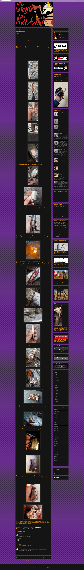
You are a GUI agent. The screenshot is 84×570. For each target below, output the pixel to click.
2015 (56, 391)
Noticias (55, 413)
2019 (56, 385)
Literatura (55, 456)
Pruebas (33, 528)
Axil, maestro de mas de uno (59, 206)
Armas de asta (56, 435)
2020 (56, 384)
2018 (56, 387)
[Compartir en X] (38, 527)
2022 (56, 377)
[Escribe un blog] (37, 527)
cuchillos (55, 409)
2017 (56, 388)
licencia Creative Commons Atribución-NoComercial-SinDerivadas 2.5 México (59, 472)
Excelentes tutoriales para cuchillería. (60, 232)
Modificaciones (56, 433)
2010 (56, 399)
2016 (56, 390)
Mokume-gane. (58, 381)
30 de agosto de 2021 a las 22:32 (24, 536)
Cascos (55, 450)
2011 (56, 398)
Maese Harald (56, 212)
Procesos (55, 445)
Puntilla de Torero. (61, 119)
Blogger (49, 567)
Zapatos (55, 462)
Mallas (55, 458)
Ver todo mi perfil (62, 37)
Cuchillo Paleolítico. (61, 181)
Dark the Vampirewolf (57, 214)
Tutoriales (55, 424)
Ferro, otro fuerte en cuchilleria (59, 216)
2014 (56, 393)
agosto (57, 380)
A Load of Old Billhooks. (58, 234)
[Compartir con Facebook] (39, 527)
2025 (56, 372)
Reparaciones (56, 447)
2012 (56, 396)
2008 (56, 402)
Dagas (55, 441)
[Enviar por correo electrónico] (35, 527)
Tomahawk (60, 133)
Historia (55, 430)
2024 (56, 374)
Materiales (26, 528)
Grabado (55, 428)
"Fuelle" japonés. (61, 125)
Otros (55, 420)
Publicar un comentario (21, 552)
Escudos (55, 454)
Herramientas (56, 418)
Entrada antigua (46, 557)
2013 (56, 395)
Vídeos (55, 415)
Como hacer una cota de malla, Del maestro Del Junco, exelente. (60, 223)
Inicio (34, 557)
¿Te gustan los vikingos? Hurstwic (60, 225)
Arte (20, 528)
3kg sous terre (56, 211)
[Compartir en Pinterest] (40, 527)
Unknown (20, 547)
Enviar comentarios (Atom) (35, 560)
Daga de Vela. (60, 165)
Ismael (20, 538)
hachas (55, 426)
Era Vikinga (56, 422)
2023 (56, 375)
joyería (23, 528)
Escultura (55, 443)
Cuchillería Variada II (62, 141)
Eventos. (55, 437)
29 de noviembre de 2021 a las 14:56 (25, 550)
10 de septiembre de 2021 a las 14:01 (25, 545)
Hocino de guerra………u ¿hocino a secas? (62, 113)
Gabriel (20, 533)
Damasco (55, 460)
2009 (56, 401)
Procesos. (30, 528)
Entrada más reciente (20, 557)
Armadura (55, 452)
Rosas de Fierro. (57, 76)
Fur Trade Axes (56, 236)
